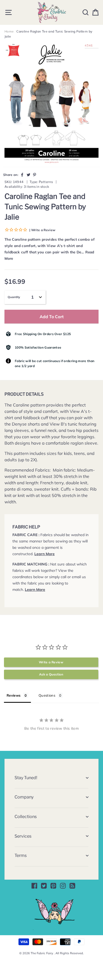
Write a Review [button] (51, 662)
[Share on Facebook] (22, 174)
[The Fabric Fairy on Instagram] (63, 886)
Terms (21, 855)
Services (23, 836)
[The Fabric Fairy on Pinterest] (53, 886)
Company (24, 797)
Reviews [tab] (14, 695)
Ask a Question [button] (51, 674)
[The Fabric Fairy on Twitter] (44, 886)
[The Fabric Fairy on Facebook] (34, 886)
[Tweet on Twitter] (28, 174)
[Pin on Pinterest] (34, 174)
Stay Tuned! (26, 777)
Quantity (14, 297)
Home (9, 31)
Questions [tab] (47, 695)
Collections (26, 816)
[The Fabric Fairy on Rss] (72, 886)
